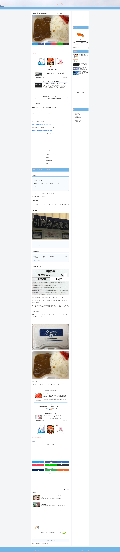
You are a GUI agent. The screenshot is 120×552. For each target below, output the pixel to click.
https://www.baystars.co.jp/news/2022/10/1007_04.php (42, 130)
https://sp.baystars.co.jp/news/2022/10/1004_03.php (41, 124)
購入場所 (47, 157)
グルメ (34, 441)
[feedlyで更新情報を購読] (51, 470)
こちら (81, 73)
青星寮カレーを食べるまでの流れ (51, 152)
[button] (87, 77)
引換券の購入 (48, 155)
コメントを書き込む (51, 540)
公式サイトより (36, 245)
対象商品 (47, 154)
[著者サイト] (38, 470)
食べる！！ (48, 163)
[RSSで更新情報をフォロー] (63, 470)
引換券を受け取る (49, 160)
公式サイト (35, 260)
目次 (49, 150)
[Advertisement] (50, 49)
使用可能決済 (78, 147)
